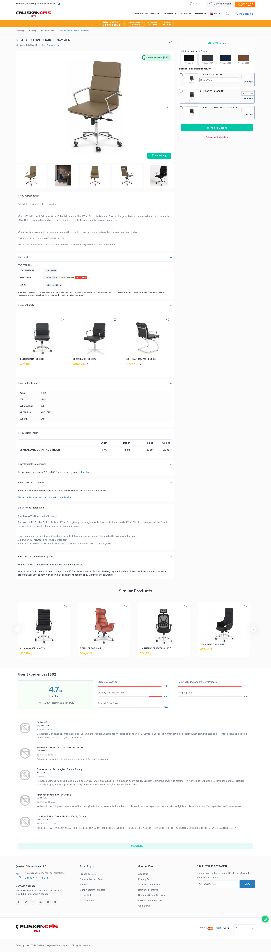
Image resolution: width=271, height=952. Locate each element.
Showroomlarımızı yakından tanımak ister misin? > (44, 497)
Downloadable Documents (32, 464)
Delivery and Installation (31, 507)
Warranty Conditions (149, 884)
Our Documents (88, 900)
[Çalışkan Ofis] (37, 927)
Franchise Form (88, 874)
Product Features (27, 383)
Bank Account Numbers (92, 890)
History (84, 884)
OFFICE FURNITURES (145, 13)
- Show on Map (52, 45)
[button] (38, 4)
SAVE (247, 884)
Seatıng (32, 31)
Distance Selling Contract (152, 895)
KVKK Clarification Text (150, 900)
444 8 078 (198, 3)
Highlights (23, 257)
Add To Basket (218, 127)
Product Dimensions (29, 433)
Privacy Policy (145, 879)
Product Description (28, 195)
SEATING (168, 13)
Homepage (21, 31)
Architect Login (83, 472)
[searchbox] (220, 80)
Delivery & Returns (148, 890)
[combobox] (219, 80)
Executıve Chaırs (47, 31)
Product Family (26, 305)
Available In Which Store (31, 482)
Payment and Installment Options (36, 556)
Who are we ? (145, 905)
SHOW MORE (137, 846)
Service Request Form (91, 879)
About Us (143, 874)
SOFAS (184, 13)
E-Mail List (85, 895)
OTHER (199, 13)
